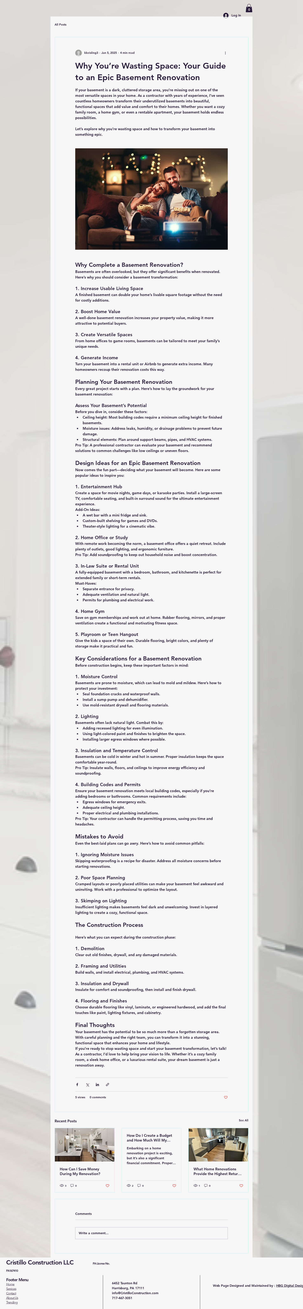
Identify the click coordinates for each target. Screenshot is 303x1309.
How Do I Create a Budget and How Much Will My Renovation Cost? (149, 1138)
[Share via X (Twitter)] (87, 1085)
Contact (11, 1293)
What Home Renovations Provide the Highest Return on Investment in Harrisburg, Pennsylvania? (218, 1171)
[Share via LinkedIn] (97, 1085)
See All (243, 1120)
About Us (12, 1298)
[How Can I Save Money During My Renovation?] (84, 1144)
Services (11, 1289)
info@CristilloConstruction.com (135, 1293)
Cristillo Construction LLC (49, 1262)
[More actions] (225, 52)
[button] (248, 8)
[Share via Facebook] (77, 1085)
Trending (11, 1302)
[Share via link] (107, 1085)
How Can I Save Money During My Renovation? (80, 1171)
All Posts (60, 24)
